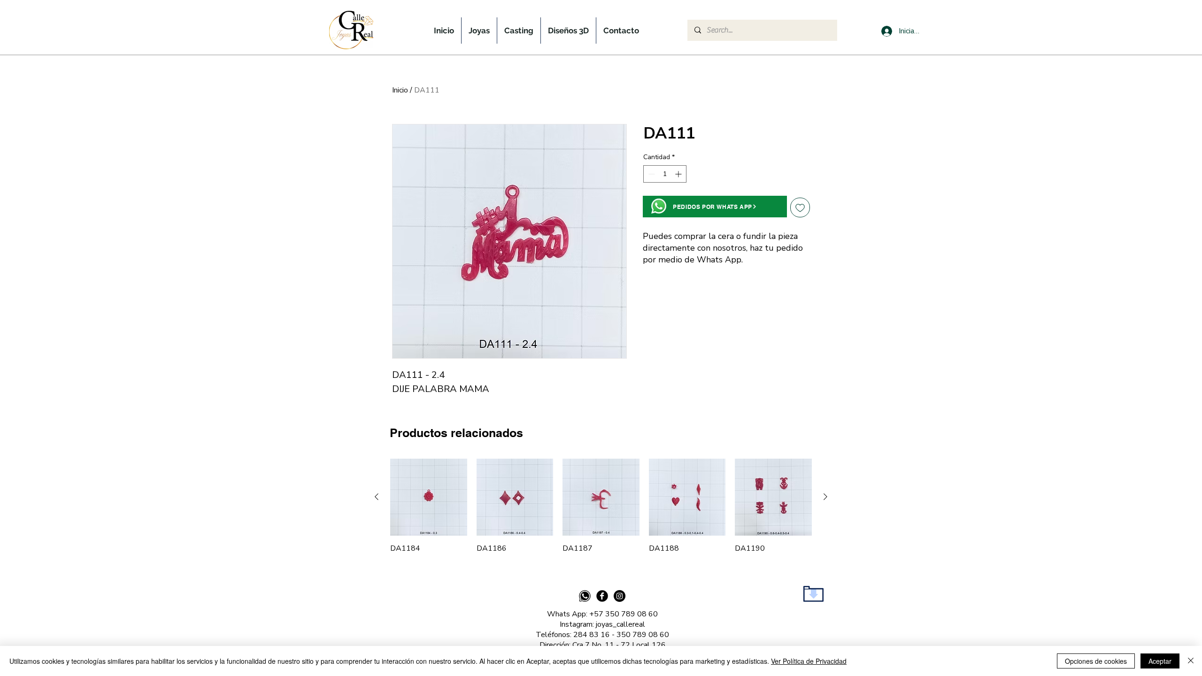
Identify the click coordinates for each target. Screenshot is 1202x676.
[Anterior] (376, 496)
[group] (601, 506)
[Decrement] (650, 174)
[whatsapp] (585, 596)
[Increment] (679, 174)
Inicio (400, 90)
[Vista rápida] (428, 497)
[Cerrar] (1190, 660)
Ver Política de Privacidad (809, 661)
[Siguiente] (825, 496)
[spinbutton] (664, 174)
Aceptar (1159, 661)
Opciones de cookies (1096, 661)
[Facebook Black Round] (602, 596)
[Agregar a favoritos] (800, 207)
